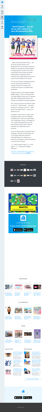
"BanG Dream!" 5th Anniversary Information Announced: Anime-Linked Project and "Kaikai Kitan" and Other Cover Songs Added (28, 294)
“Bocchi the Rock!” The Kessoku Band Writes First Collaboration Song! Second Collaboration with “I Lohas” (28, 317)
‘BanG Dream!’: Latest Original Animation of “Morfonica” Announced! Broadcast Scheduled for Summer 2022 (17, 294)
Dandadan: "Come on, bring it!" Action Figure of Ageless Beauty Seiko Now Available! (37, 341)
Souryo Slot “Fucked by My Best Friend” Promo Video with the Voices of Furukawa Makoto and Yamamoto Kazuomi (36, 361)
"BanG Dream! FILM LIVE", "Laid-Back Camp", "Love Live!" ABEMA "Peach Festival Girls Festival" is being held (37, 294)
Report (2, 23)
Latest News (2, 13)
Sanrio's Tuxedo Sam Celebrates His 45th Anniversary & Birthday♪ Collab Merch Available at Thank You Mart (37, 317)
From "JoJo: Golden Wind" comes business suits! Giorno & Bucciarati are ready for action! (36, 370)
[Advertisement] (22, 7)
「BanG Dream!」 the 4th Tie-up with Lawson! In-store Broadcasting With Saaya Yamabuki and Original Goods (17, 370)
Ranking (2, 28)
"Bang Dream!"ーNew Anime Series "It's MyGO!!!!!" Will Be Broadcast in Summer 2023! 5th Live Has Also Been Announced (9, 294)
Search (2, 7)
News (2, 18)
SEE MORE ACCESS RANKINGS (33, 379)
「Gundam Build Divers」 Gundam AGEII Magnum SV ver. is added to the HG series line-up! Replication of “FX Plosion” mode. (17, 361)
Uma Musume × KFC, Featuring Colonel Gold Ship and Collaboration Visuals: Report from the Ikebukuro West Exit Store (18, 317)
